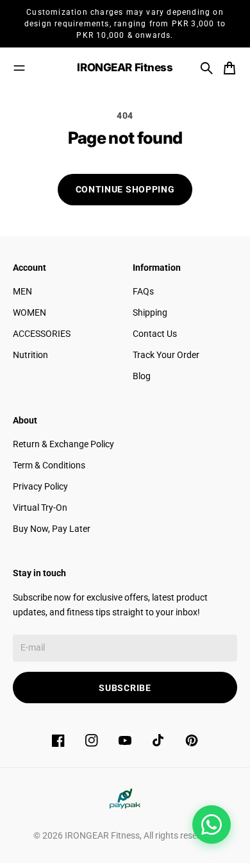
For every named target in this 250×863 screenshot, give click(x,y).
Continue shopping (125, 189)
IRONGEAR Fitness (102, 835)
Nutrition (30, 355)
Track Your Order (166, 355)
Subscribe (125, 688)
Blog (142, 376)
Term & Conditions (49, 465)
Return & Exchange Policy (63, 444)
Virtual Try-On (40, 507)
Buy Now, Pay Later (51, 529)
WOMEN (29, 312)
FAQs (143, 291)
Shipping (150, 312)
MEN (22, 291)
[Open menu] (19, 68)
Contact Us (155, 334)
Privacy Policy (40, 486)
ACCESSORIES (42, 334)
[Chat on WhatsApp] (211, 824)
